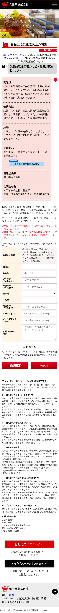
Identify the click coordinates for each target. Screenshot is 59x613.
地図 (11, 595)
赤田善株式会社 (16, 5)
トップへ (55, 592)
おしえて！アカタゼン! (15, 55)
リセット (43, 365)
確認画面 (15, 365)
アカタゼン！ (29, 544)
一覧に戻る (47, 50)
